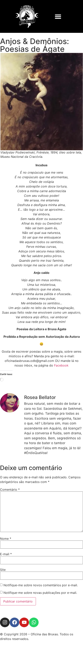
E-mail (6, 554)
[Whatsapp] (34, 622)
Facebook (61, 365)
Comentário (10, 489)
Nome (5, 538)
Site (3, 569)
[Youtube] (24, 622)
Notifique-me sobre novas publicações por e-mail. (40, 592)
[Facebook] (14, 622)
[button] (58, 16)
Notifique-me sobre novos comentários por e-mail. (40, 585)
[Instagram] (5, 622)
